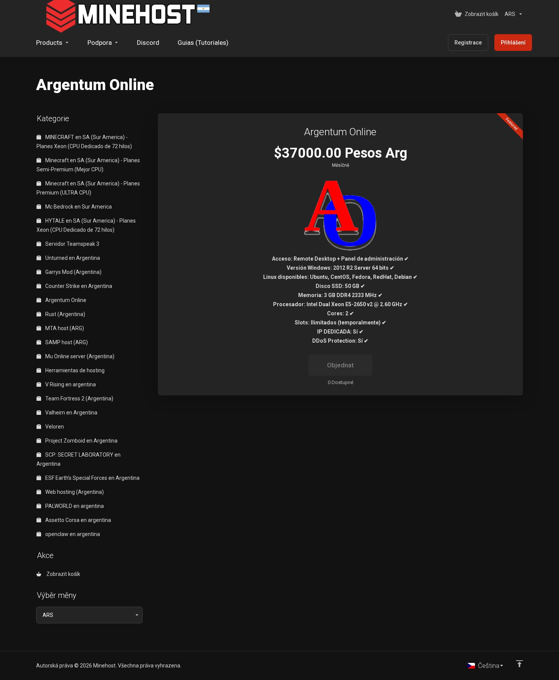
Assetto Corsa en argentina (77, 520)
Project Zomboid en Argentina (81, 441)
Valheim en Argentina (70, 413)
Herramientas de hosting (74, 370)
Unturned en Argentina (72, 258)
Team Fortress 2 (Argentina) (78, 398)
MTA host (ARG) (64, 328)
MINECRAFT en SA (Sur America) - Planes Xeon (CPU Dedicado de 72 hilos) (84, 141)
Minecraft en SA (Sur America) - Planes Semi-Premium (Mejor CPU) (88, 164)
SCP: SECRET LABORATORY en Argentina (79, 459)
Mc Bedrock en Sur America (78, 207)
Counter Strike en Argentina (78, 286)
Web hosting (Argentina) (74, 492)
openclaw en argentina (72, 534)
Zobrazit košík (62, 574)
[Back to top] (519, 663)
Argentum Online (65, 300)
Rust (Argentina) (64, 314)
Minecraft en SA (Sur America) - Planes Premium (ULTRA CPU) (88, 188)
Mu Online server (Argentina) (79, 356)
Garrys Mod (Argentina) (73, 272)
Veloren (54, 427)
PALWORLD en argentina (74, 506)
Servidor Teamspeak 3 (71, 244)
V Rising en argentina (70, 384)
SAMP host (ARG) (66, 342)
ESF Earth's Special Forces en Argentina (92, 478)
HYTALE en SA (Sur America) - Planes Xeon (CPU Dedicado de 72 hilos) (86, 225)
